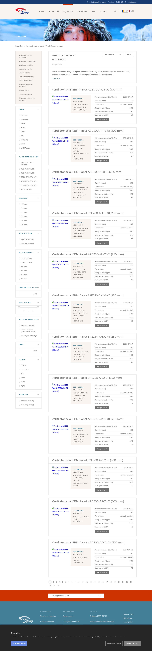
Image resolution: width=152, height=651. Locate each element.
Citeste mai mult (131, 643)
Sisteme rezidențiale (48, 616)
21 (123, 582)
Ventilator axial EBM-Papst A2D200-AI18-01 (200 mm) (87, 172)
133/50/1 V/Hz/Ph (27, 169)
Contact (102, 11)
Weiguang (24, 140)
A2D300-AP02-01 (78, 513)
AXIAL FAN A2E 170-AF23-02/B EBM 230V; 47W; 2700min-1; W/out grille (80, 107)
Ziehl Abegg (25, 148)
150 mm (24, 208)
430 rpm (24, 266)
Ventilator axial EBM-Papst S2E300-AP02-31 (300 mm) (87, 460)
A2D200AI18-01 (77, 197)
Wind (23, 144)
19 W (23, 386)
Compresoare (68, 616)
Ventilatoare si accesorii (54, 46)
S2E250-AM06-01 (78, 307)
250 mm (24, 225)
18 (111, 582)
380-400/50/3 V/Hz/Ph (29, 185)
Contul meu (132, 2)
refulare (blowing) (27, 243)
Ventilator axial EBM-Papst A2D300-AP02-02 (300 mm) (88, 542)
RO (126, 11)
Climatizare (82, 11)
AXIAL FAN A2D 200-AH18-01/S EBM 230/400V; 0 (79, 148)
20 (119, 582)
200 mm (24, 216)
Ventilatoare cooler (25, 69)
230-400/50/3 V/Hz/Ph (29, 181)
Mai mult (56, 79)
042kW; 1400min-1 (78, 357)
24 (50, 585)
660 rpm (24, 279)
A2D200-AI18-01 (78, 184)
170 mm (24, 212)
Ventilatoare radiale (26, 65)
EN (132, 11)
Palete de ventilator (26, 80)
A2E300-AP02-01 (78, 431)
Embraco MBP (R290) (98, 616)
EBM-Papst (25, 119)
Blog (93, 11)
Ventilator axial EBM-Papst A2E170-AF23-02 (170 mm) (87, 89)
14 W (23, 378)
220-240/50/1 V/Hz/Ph (29, 177)
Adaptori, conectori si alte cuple (102, 622)
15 (99, 582)
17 (107, 582)
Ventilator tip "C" (24, 73)
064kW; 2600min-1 (78, 233)
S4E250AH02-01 (78, 359)
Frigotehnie (68, 11)
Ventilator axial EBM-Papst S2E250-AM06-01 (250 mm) (88, 295)
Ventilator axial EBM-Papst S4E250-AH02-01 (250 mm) (87, 336)
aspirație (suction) (27, 239)
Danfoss (24, 115)
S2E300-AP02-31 (78, 472)
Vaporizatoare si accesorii (35, 46)
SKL (22, 136)
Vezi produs (101, 119)
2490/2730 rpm (26, 262)
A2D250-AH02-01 (78, 266)
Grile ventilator (24, 90)
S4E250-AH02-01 (78, 348)
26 (58, 585)
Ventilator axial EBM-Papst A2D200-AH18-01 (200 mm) (88, 130)
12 (87, 582)
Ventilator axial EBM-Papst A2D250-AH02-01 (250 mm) (88, 254)
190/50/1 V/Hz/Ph (27, 173)
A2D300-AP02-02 (78, 554)
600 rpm (24, 275)
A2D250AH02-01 (78, 277)
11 (83, 582)
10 (79, 582)
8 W (22, 374)
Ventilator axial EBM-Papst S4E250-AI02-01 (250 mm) (87, 377)
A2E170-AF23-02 (78, 101)
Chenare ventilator (25, 94)
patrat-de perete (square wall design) (28, 330)
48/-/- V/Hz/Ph (26, 189)
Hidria (23, 127)
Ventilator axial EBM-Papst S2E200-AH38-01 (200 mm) (88, 213)
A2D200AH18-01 (78, 159)
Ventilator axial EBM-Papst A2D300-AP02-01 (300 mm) (88, 501)
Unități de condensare (71, 622)
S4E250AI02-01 (77, 401)
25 (54, 585)
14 (95, 582)
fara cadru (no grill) (27, 325)
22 (127, 582)
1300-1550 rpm (26, 258)
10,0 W (23, 365)
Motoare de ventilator (26, 77)
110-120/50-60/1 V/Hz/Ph (27, 164)
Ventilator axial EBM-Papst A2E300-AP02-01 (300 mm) (88, 419)
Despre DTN (53, 11)
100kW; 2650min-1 (78, 274)
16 (103, 582)
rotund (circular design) (29, 336)
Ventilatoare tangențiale (27, 61)
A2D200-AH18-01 (78, 143)
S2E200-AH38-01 (78, 225)
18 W (23, 382)
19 (115, 582)
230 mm (24, 221)
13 (91, 582)
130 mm (24, 204)
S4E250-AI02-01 (77, 390)
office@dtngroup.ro (99, 2)
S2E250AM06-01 (78, 321)
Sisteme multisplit (47, 622)
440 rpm (24, 270)
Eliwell (23, 123)
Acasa (41, 11)
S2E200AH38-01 (78, 236)
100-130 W (25, 370)
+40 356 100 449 (120, 2)
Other (23, 132)
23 (131, 582)
